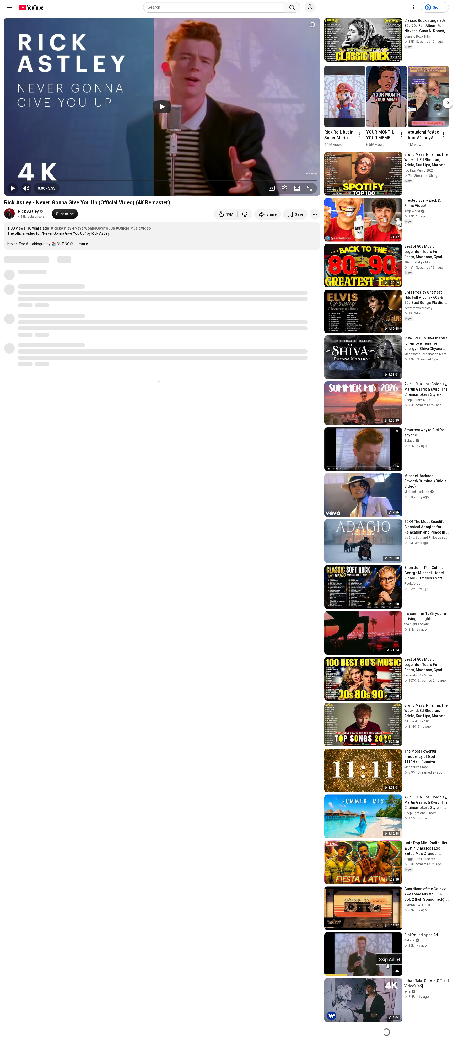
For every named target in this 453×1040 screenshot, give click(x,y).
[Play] (162, 106)
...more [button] (81, 244)
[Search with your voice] (310, 7)
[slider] (162, 180)
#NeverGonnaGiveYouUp (93, 228)
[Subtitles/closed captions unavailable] (272, 188)
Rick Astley (28, 211)
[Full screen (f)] (309, 188)
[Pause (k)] (12, 188)
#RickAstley (61, 228)
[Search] (292, 7)
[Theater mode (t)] (297, 188)
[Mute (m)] (26, 188)
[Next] (448, 103)
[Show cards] (312, 24)
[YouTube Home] (31, 7)
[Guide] (9, 7)
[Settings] (413, 7)
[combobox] (215, 7)
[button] (46, 188)
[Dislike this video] (245, 214)
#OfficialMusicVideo (133, 228)
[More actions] (315, 214)
